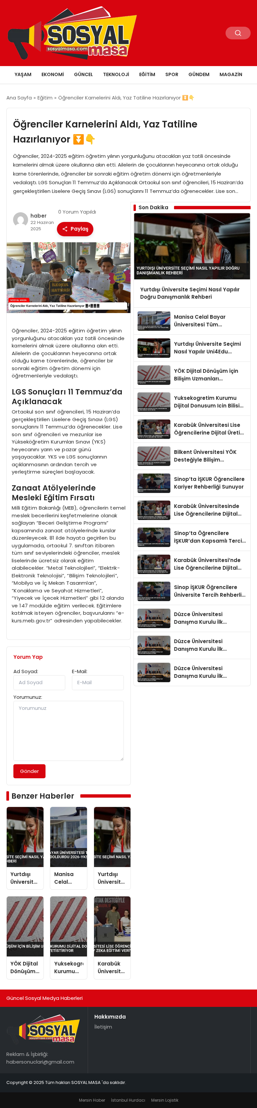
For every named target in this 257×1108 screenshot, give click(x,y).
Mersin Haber (92, 1100)
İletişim (103, 1026)
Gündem (198, 74)
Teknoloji (116, 74)
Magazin (231, 74)
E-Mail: (79, 671)
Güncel (83, 74)
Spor (171, 74)
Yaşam (23, 74)
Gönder (29, 771)
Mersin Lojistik (164, 1100)
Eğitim (147, 74)
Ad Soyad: (25, 671)
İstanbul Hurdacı (128, 1100)
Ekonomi (52, 74)
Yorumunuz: (27, 697)
